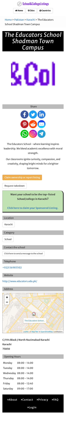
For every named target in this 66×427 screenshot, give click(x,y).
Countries (46, 10)
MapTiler (35, 331)
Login (33, 407)
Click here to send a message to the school (23, 253)
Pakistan (19, 19)
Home (20, 10)
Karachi (30, 19)
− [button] (7, 302)
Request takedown (14, 185)
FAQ (55, 399)
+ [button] (7, 297)
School (8, 239)
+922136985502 (12, 267)
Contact (27, 399)
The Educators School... (35, 320)
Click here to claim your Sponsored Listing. (32, 207)
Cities (32, 10)
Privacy (43, 399)
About (13, 399)
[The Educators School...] (34, 314)
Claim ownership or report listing (22, 177)
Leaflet (25, 331)
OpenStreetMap (47, 331)
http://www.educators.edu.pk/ (19, 281)
